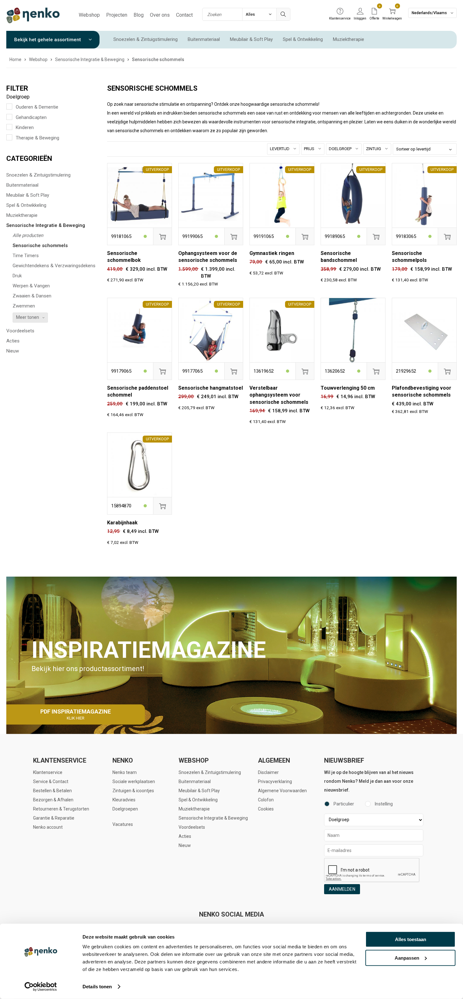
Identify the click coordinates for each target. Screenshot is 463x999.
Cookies (266, 808)
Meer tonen (27, 317)
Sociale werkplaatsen (133, 781)
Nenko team (124, 772)
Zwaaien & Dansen (32, 296)
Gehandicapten (31, 117)
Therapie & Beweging (37, 138)
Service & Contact (50, 781)
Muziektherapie (348, 39)
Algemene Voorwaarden (282, 790)
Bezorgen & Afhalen (53, 799)
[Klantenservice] (340, 11)
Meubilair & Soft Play (251, 39)
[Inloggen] (360, 11)
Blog (139, 15)
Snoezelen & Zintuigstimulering (145, 39)
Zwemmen (24, 306)
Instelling (383, 804)
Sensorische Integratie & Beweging (45, 225)
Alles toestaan (410, 939)
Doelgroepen (125, 808)
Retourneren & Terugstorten (61, 808)
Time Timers (26, 255)
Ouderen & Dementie (37, 107)
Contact (184, 15)
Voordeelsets (20, 331)
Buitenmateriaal (204, 39)
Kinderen (25, 127)
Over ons (160, 15)
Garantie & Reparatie (53, 818)
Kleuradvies (123, 799)
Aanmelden (342, 889)
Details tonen (97, 986)
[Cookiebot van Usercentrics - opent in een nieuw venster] (40, 986)
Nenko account (48, 827)
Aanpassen (407, 957)
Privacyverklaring (275, 781)
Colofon (266, 799)
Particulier (344, 804)
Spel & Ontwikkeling (303, 39)
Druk (17, 276)
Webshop (89, 15)
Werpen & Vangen (31, 286)
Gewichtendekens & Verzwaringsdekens (54, 265)
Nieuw (12, 351)
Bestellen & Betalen (52, 790)
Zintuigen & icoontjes (133, 790)
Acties (13, 341)
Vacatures (122, 824)
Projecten (116, 15)
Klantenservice (47, 772)
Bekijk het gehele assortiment (48, 39)
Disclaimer (268, 772)
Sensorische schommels (40, 245)
